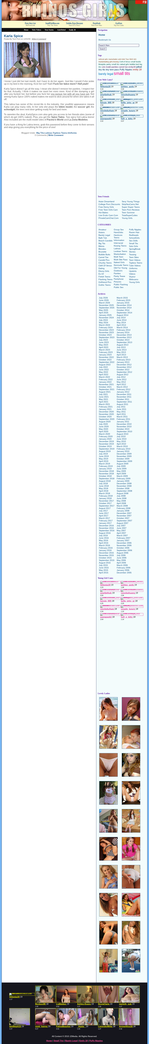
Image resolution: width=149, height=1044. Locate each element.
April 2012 (121, 384)
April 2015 (103, 572)
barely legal (106, 73)
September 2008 (124, 491)
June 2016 (104, 538)
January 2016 (105, 550)
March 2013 (122, 357)
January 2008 (123, 511)
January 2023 (105, 355)
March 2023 (104, 350)
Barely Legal (104, 235)
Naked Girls (119, 262)
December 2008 (124, 483)
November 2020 (106, 414)
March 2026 (104, 303)
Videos (132, 274)
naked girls (124, 64)
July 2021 (103, 394)
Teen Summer (128, 212)
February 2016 (106, 548)
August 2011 (122, 404)
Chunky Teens (105, 263)
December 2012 (124, 364)
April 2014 (121, 325)
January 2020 (105, 439)
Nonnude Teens (121, 265)
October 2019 (105, 446)
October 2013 (123, 340)
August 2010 (122, 434)
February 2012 (123, 389)
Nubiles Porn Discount (74, 23)
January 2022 (105, 382)
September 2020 (106, 419)
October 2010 (123, 429)
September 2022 (106, 362)
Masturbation (120, 254)
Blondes (102, 249)
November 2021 (106, 384)
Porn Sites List (30, 23)
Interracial (118, 243)
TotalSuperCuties (130, 215)
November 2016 (106, 528)
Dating (101, 268)
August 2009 (122, 463)
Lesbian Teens (120, 251)
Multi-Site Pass (120, 259)
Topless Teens (60, 133)
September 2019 (106, 449)
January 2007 (123, 540)
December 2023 (106, 330)
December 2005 (124, 572)
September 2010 (124, 431)
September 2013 (124, 342)
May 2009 (121, 471)
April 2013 (121, 355)
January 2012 (123, 392)
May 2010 (121, 441)
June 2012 (121, 379)
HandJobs (118, 232)
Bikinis (101, 246)
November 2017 (106, 501)
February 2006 (123, 568)
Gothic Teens (105, 285)
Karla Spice (13, 36)
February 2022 (106, 379)
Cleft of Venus (124, 62)
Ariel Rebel (61, 30)
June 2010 (121, 439)
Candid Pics (104, 260)
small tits (122, 73)
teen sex (133, 59)
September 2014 (124, 312)
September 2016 (106, 530)
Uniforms (72, 133)
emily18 (131, 67)
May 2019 (103, 459)
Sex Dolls (133, 240)
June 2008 (121, 498)
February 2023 (106, 352)
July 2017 (103, 511)
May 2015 (103, 570)
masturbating (104, 62)
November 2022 (106, 357)
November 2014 (124, 307)
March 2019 (104, 463)
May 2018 (103, 488)
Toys (127, 59)
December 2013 (124, 335)
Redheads (134, 235)
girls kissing (114, 62)
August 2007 (122, 523)
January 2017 (105, 523)
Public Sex (118, 287)
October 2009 (123, 459)
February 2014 (123, 330)
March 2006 (122, 565)
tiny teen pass (112, 69)
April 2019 (103, 461)
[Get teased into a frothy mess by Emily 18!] (74, 19)
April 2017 (103, 515)
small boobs (136, 62)
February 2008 (123, 508)
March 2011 (122, 416)
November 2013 (124, 337)
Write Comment (55, 135)
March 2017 (104, 518)
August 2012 (122, 374)
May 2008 (121, 501)
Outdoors (118, 270)
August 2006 (122, 553)
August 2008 (122, 493)
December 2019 (106, 441)
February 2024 (106, 327)
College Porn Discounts (109, 204)
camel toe (123, 67)
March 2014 (122, 327)
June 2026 (104, 300)
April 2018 (103, 491)
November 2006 (124, 545)
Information (119, 240)
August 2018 (105, 481)
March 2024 (104, 325)
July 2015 (103, 565)
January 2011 (123, 421)
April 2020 (103, 431)
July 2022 (103, 367)
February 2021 (106, 407)
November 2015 (106, 555)
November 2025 (106, 305)
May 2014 (121, 322)
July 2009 (121, 466)
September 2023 (106, 337)
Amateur (102, 229)
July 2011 (121, 407)
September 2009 (124, 461)
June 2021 (104, 397)
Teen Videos (134, 260)
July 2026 (103, 298)
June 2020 (104, 426)
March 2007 (122, 535)
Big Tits (40, 133)
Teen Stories (49, 30)
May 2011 (121, 411)
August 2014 (122, 315)
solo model (106, 67)
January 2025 (105, 315)
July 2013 (121, 347)
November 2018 (106, 473)
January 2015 (123, 303)
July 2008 (121, 496)
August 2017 (105, 508)
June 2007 (121, 528)
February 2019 (106, 466)
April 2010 (121, 444)
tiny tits (102, 69)
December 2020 (106, 411)
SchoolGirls (134, 238)
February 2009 (123, 478)
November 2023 (106, 332)
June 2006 (121, 558)
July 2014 (121, 317)
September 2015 (106, 560)
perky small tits (112, 64)
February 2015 (123, 300)
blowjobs (102, 64)
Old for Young (120, 268)
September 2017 (106, 506)
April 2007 (121, 533)
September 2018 (106, 478)
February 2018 (106, 496)
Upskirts (132, 271)
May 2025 (103, 310)
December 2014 (124, 305)
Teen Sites (134, 257)
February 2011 (123, 419)
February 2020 (106, 436)
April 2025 (103, 312)
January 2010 (123, 451)
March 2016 (104, 545)
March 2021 (104, 404)
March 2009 (122, 476)
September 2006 (124, 550)
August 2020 (105, 421)
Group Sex (119, 229)
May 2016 (103, 540)
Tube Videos (36, 30)
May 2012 (121, 382)
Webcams (133, 279)
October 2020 (105, 416)
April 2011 (121, 414)
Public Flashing (121, 284)
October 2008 (123, 488)
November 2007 (124, 515)
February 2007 (123, 538)
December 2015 (106, 553)
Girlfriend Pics (105, 282)
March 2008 (122, 506)
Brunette (102, 252)
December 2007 (124, 513)
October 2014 (123, 310)
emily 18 (137, 69)
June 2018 (104, 486)
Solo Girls (133, 246)
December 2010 (124, 424)
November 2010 (124, 426)
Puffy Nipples (126, 69)
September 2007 (124, 520)
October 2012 (123, 369)
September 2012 (124, 372)
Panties (117, 273)
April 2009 (121, 473)
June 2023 (104, 342)
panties (114, 67)
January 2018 (105, 498)
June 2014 (121, 320)
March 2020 (104, 434)
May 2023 (103, 345)
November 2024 (106, 317)
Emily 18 (72, 30)
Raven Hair (134, 232)
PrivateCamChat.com (109, 218)
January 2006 (123, 570)
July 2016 (103, 535)
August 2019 (105, 451)
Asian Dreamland (106, 201)
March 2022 (104, 377)
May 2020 (103, 429)
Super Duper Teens (131, 207)
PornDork (96, 23)
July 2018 (103, 483)
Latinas (48, 133)
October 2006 (123, 548)
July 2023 (103, 340)
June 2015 (104, 568)
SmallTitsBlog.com (52, 23)
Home (26, 30)
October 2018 (105, 476)
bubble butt (134, 64)
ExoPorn (119, 23)
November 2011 (124, 397)
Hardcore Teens (118, 236)
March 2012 (122, 387)
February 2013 (123, 359)
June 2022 (104, 369)
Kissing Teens (120, 246)
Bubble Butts (104, 254)
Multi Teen (118, 257)
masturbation (113, 59)
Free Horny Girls (106, 207)
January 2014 (123, 332)
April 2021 (103, 402)
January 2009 (123, 481)
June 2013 (121, 350)
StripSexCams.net (130, 204)
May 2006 (121, 560)
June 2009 (121, 468)
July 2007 (121, 525)
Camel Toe (103, 257)
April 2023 (103, 347)
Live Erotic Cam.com (108, 215)
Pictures (117, 282)
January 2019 (105, 468)
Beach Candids (105, 240)
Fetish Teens (104, 276)
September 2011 (124, 402)
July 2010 (121, 436)
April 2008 (121, 503)
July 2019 (103, 454)
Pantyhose (119, 279)
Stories (132, 252)
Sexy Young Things (131, 201)
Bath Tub (103, 238)
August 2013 (122, 345)
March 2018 (104, 493)
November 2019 (106, 444)
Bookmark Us (105, 40)
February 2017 (106, 520)
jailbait (139, 67)
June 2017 (104, 513)
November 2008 (124, 486)
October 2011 (123, 399)
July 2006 (121, 555)
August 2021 (105, 392)
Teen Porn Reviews (131, 210)
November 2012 (124, 367)
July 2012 (121, 377)
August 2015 (105, 563)
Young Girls (127, 218)
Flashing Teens (105, 279)
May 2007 (121, 530)
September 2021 (106, 389)
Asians (102, 232)
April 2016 (103, 543)
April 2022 (103, 374)
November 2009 (124, 456)
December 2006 (124, 543)
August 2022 (105, 364)
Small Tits (133, 243)
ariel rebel (121, 59)
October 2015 (105, 558)
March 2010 (122, 446)
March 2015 (122, 298)
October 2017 (105, 503)
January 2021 (105, 409)
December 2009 (124, 454)
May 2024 (103, 322)
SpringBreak (134, 249)
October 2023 (105, 335)
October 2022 (105, 359)
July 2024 (103, 320)
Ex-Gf (101, 274)
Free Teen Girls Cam (108, 210)
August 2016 (105, 533)
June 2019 (104, 456)
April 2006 (121, 563)
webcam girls (103, 59)
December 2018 (106, 471)
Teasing (132, 254)
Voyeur (132, 276)
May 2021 (103, 399)
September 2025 (106, 307)
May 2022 (103, 372)
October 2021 (105, 387)
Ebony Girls (104, 271)
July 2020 (103, 424)
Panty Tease (119, 276)
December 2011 (124, 394)
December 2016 (106, 525)
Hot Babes (103, 212)
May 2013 (121, 352)
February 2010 (123, 449)
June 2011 (121, 409)
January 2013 (123, 362)
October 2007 (123, 518)
